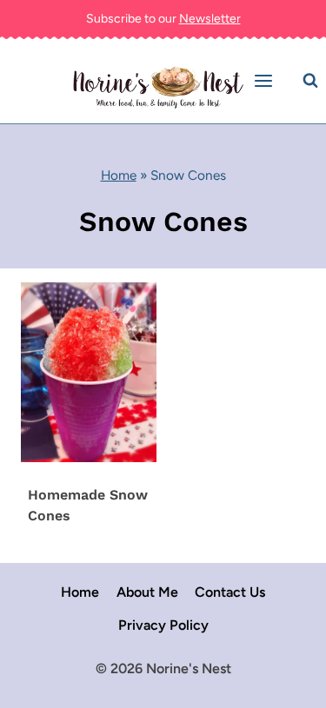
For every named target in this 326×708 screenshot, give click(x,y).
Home (118, 175)
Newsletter (210, 18)
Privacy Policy (163, 625)
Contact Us (230, 592)
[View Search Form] (310, 80)
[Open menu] (266, 81)
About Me (147, 592)
